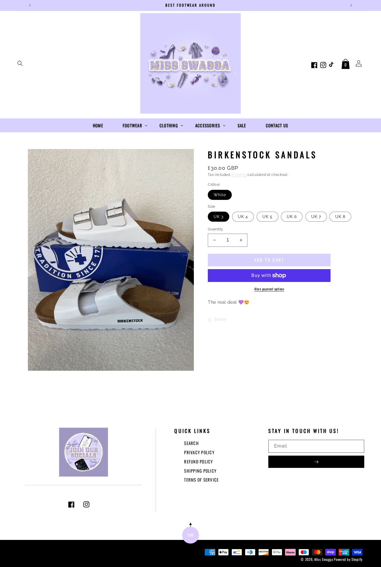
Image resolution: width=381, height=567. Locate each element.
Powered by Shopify (348, 559)
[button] (20, 63)
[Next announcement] (351, 5)
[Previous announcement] (30, 5)
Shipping (239, 175)
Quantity (215, 229)
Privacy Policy (199, 452)
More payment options (269, 288)
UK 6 (292, 216)
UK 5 (267, 216)
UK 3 (218, 216)
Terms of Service (201, 480)
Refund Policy (198, 461)
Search (191, 443)
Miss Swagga (323, 559)
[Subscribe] (316, 462)
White (220, 195)
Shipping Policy (200, 471)
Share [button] (220, 319)
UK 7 (316, 216)
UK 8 (340, 216)
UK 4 (243, 216)
